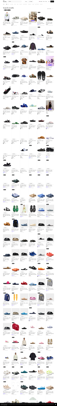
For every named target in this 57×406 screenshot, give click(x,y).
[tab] (31, 1)
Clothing (11, 4)
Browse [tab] (26, 1)
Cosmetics (29, 4)
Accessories (25, 4)
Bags (17, 4)
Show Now (32, 20)
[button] (5, 20)
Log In (49, 1)
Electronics (37, 4)
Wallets (20, 4)
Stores (44, 1)
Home (33, 4)
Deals (46, 1)
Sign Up (52, 1)
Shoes (15, 4)
